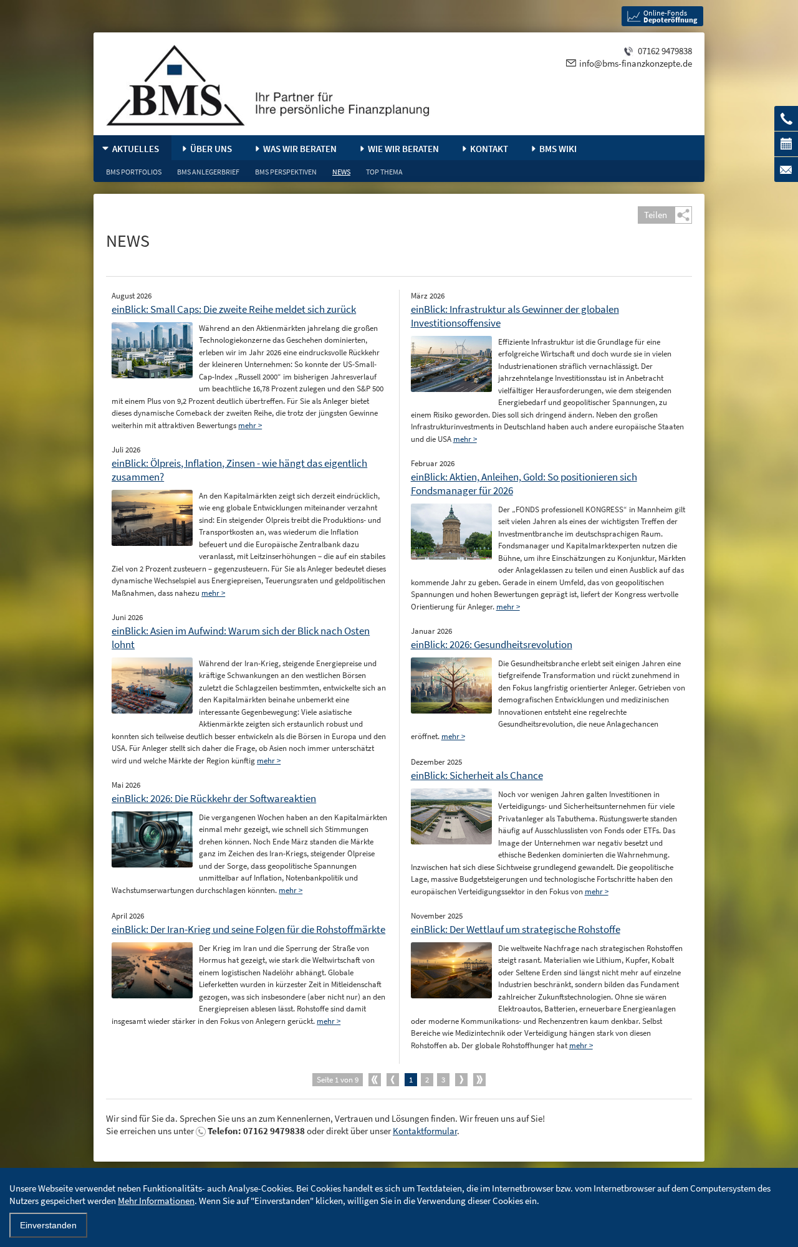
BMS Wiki (558, 149)
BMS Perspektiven (286, 171)
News (341, 171)
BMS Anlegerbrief (208, 171)
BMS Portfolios (133, 171)
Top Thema (384, 171)
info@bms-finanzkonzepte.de (635, 63)
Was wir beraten (300, 149)
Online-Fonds (670, 16)
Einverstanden (48, 1225)
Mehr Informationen (156, 1200)
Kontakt (489, 149)
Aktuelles (135, 149)
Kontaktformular (425, 1131)
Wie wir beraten (403, 149)
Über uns (211, 149)
